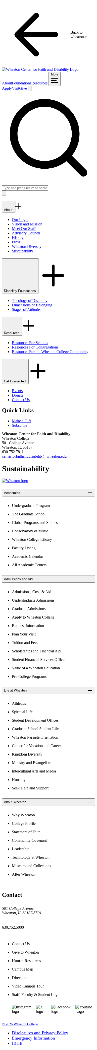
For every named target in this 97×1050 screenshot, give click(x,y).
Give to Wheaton (25, 952)
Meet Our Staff (24, 228)
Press (16, 242)
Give (23, 88)
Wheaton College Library (32, 539)
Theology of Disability (30, 300)
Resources (39, 83)
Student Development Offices (35, 720)
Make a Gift (21, 421)
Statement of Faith (26, 832)
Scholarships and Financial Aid (36, 651)
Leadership (20, 849)
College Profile (24, 823)
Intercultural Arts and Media (34, 771)
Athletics (19, 703)
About (7, 83)
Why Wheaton (23, 815)
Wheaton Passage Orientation (35, 737)
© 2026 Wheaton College (20, 1024)
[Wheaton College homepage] (40, 69)
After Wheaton (23, 874)
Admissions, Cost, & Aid (31, 592)
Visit (15, 88)
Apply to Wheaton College (33, 617)
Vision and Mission (27, 224)
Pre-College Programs (29, 676)
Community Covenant (29, 840)
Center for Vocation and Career (36, 746)
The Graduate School (29, 514)
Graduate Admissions (29, 609)
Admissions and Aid (18, 579)
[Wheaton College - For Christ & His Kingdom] (15, 481)
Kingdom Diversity (27, 754)
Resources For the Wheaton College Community (50, 352)
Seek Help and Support (30, 788)
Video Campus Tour (28, 986)
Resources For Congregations (35, 347)
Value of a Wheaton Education (36, 668)
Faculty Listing (24, 548)
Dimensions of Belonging (32, 305)
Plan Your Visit (24, 634)
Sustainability (22, 251)
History (18, 237)
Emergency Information (33, 1038)
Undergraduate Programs (31, 505)
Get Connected (15, 381)
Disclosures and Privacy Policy (40, 1032)
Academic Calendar (27, 556)
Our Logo (20, 219)
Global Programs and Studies (35, 522)
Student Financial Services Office (38, 659)
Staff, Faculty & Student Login (36, 994)
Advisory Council (26, 233)
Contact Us (21, 400)
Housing (18, 779)
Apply (7, 88)
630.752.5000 (13, 927)
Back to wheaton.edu (80, 34)
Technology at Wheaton (30, 857)
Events (17, 391)
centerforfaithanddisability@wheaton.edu (34, 456)
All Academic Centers (29, 565)
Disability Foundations (20, 291)
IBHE (17, 1043)
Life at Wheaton (15, 690)
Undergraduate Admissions (33, 600)
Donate (17, 395)
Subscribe (19, 425)
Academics (12, 493)
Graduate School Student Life (35, 729)
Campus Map (22, 969)
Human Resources (26, 961)
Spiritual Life (22, 712)
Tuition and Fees (25, 642)
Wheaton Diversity (27, 246)
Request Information (28, 626)
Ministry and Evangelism (31, 763)
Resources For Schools (30, 343)
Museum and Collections (31, 866)
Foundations (21, 83)
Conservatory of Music (30, 531)
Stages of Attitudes (26, 309)
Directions (20, 978)
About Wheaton (15, 802)
